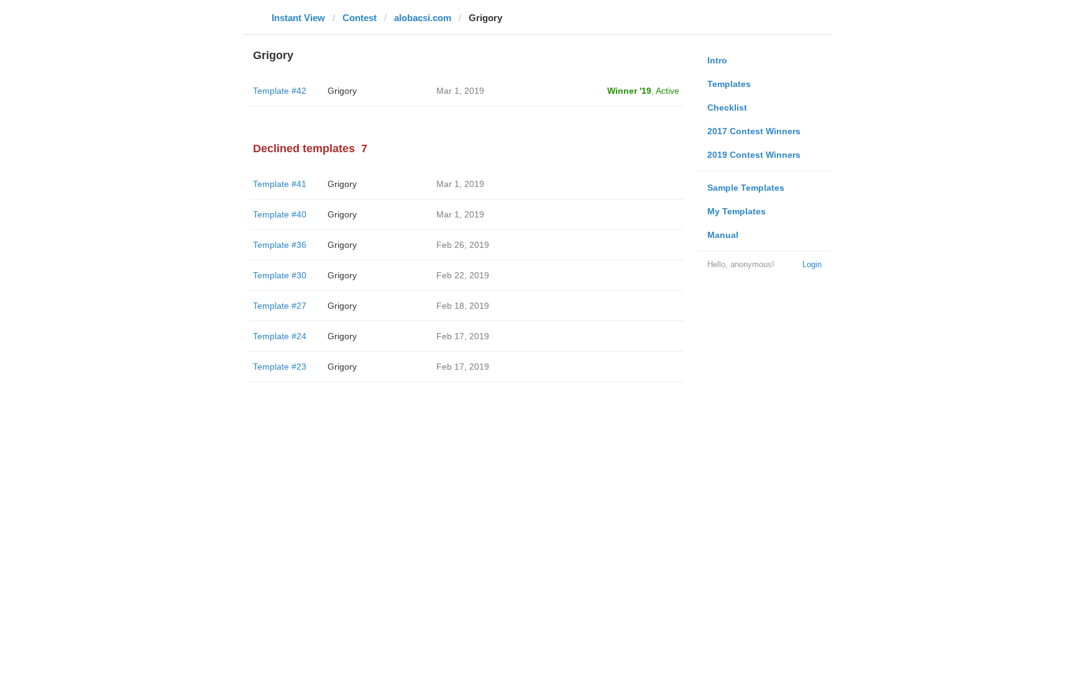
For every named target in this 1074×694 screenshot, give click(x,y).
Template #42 (279, 91)
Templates (729, 84)
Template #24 (279, 336)
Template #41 (279, 184)
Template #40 (279, 214)
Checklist (727, 107)
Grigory (342, 91)
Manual (722, 235)
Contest (359, 17)
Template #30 (279, 275)
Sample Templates (745, 188)
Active (667, 91)
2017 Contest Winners (754, 131)
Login (812, 264)
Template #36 (279, 245)
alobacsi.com (422, 17)
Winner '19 (629, 91)
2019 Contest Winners (754, 155)
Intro (717, 60)
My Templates (736, 211)
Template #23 (279, 367)
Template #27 (279, 306)
